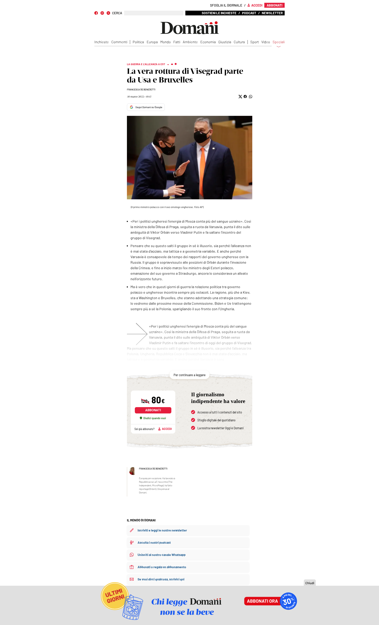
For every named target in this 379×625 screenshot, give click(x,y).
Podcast (249, 13)
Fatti (176, 42)
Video (265, 42)
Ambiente (190, 42)
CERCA (117, 13)
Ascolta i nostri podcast (154, 542)
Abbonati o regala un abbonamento (162, 567)
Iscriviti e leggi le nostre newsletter (162, 530)
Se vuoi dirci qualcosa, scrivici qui (161, 579)
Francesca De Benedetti (141, 89)
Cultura (239, 42)
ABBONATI (153, 410)
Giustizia (224, 42)
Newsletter (272, 13)
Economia (208, 42)
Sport (254, 42)
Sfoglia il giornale (226, 5)
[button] (240, 96)
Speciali (279, 42)
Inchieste (101, 42)
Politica (138, 42)
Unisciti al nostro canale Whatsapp (162, 555)
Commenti (119, 42)
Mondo (165, 42)
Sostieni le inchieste (219, 13)
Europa (152, 42)
